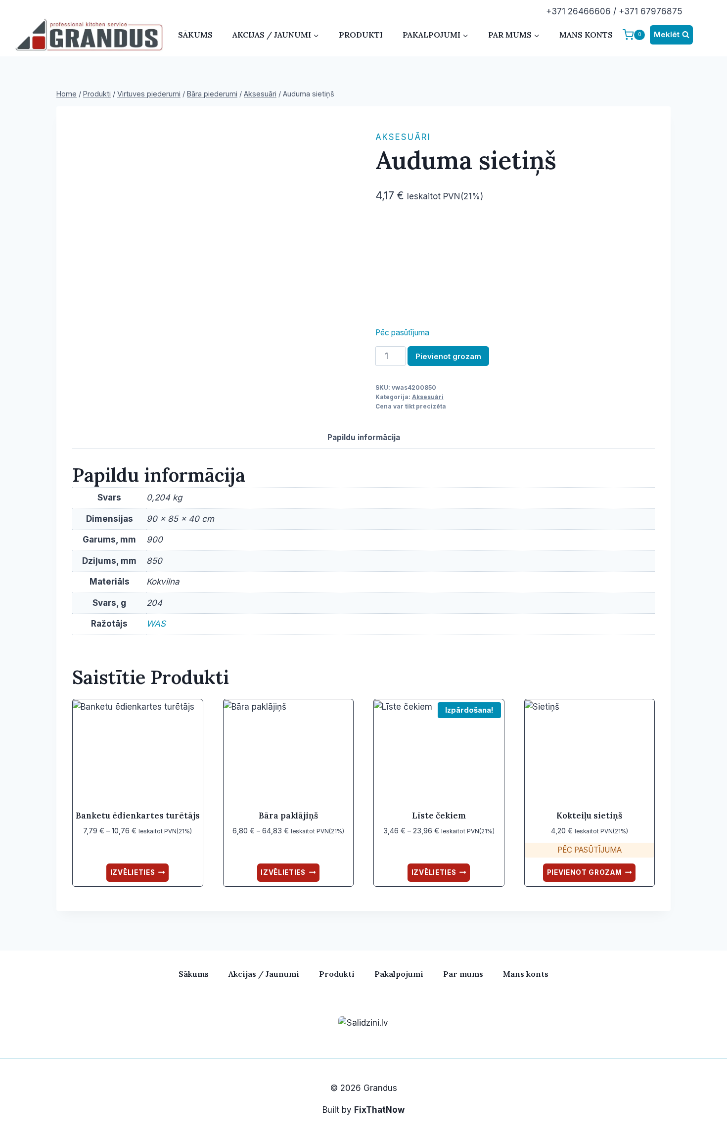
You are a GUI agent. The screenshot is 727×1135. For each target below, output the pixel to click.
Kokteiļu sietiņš (589, 815)
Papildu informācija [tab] (363, 437)
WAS (156, 624)
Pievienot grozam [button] (584, 872)
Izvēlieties (132, 872)
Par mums (463, 974)
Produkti (361, 35)
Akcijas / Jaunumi (263, 974)
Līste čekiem (439, 815)
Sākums (195, 35)
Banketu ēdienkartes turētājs (138, 815)
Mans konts (586, 35)
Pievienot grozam (448, 356)
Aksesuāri (403, 137)
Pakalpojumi (398, 974)
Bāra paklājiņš (288, 815)
